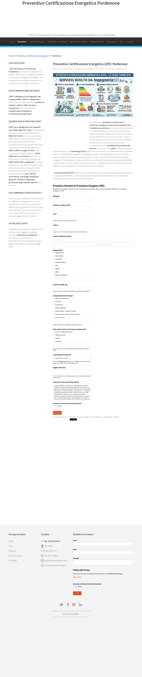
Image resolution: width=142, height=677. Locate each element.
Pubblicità (13, 560)
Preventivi (21, 42)
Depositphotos (83, 617)
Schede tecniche (97, 42)
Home (11, 42)
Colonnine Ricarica (36, 42)
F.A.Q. (11, 546)
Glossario (12, 551)
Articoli (11, 541)
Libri (121, 42)
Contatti (129, 42)
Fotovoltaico (112, 42)
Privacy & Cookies (15, 555)
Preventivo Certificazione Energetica (32, 56)
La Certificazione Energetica (56, 565)
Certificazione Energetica (57, 42)
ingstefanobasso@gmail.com (56, 560)
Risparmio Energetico (78, 42)
